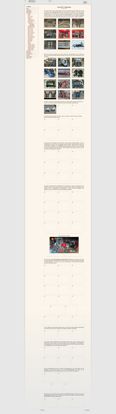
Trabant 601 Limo (31, 20)
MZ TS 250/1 (30, 29)
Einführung (29, 11)
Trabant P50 (55, 12)
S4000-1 (29, 18)
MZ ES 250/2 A (31, 33)
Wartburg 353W (31, 48)
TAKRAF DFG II (31, 45)
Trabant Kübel (30, 19)
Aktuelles (28, 10)
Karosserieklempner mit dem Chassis (60, 259)
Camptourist (30, 38)
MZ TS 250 (30, 34)
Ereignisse (28, 52)
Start (27, 8)
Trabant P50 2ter (31, 25)
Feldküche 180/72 (31, 47)
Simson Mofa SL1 (31, 36)
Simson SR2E (30, 35)
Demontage (31, 23)
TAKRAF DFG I (31, 44)
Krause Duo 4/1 (31, 37)
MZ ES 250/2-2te (31, 32)
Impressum (28, 58)
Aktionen (28, 51)
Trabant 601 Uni (31, 21)
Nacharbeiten (29, 53)
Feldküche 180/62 (31, 46)
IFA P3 (29, 15)
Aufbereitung (31, 24)
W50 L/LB (30, 17)
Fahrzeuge (28, 12)
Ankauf (28, 55)
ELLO (29, 14)
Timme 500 (30, 41)
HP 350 (29, 42)
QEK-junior (30, 40)
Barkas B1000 (30, 49)
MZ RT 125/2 (30, 28)
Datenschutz (29, 56)
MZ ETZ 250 (30, 30)
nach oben (42, 410)
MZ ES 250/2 (30, 31)
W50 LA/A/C (30, 16)
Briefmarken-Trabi (31, 27)
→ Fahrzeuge (86, 410)
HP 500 (29, 43)
